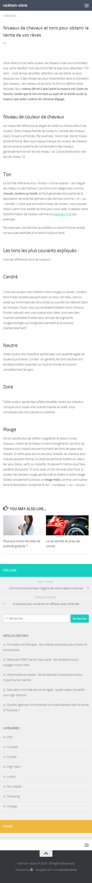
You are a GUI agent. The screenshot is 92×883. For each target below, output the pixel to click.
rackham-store (15, 5)
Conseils (9, 16)
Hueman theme (67, 869)
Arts (10, 737)
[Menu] (86, 5)
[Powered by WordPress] (31, 869)
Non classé (14, 786)
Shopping (13, 796)
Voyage (12, 806)
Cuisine (12, 757)
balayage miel (62, 214)
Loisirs (11, 777)
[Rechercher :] (36, 618)
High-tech (14, 767)
